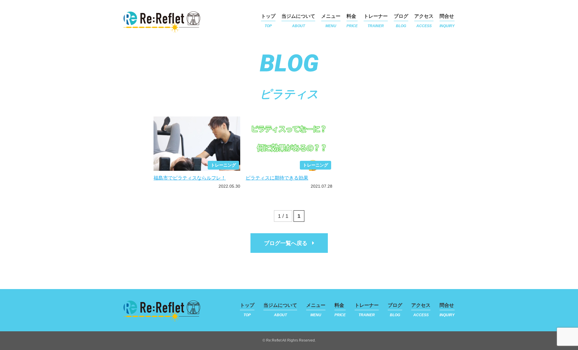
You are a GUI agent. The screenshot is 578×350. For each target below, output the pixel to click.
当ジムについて (298, 21)
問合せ (447, 21)
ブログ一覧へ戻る (285, 243)
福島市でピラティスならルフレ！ (190, 177)
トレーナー (376, 21)
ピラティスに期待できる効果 (277, 177)
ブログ (401, 21)
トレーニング (223, 165)
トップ (268, 21)
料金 (352, 21)
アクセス (424, 21)
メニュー (330, 21)
